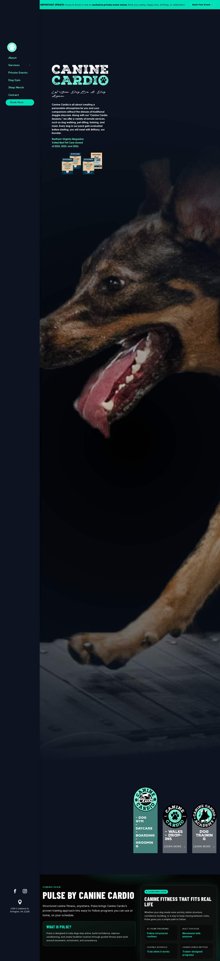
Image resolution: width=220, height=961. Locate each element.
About (12, 58)
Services (14, 65)
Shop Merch (16, 87)
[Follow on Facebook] (15, 891)
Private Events (18, 72)
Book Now (16, 102)
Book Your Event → (202, 4)
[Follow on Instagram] (25, 891)
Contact (13, 95)
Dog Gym (14, 80)
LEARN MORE (172, 846)
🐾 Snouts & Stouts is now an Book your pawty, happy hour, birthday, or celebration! (111, 4)
